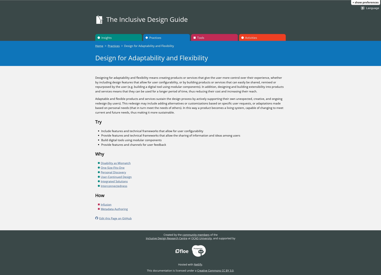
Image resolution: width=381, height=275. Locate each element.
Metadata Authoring (114, 209)
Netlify (198, 264)
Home (99, 46)
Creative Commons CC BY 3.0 (215, 270)
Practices (155, 38)
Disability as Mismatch (116, 163)
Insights (106, 38)
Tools (200, 38)
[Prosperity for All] (199, 251)
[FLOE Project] (182, 251)
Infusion (106, 204)
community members (196, 235)
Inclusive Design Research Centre (166, 238)
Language (372, 8)
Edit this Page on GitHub (115, 218)
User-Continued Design (116, 177)
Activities (251, 38)
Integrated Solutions (114, 181)
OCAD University (201, 238)
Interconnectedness (114, 186)
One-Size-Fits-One (113, 168)
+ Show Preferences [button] (366, 2)
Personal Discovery (113, 172)
